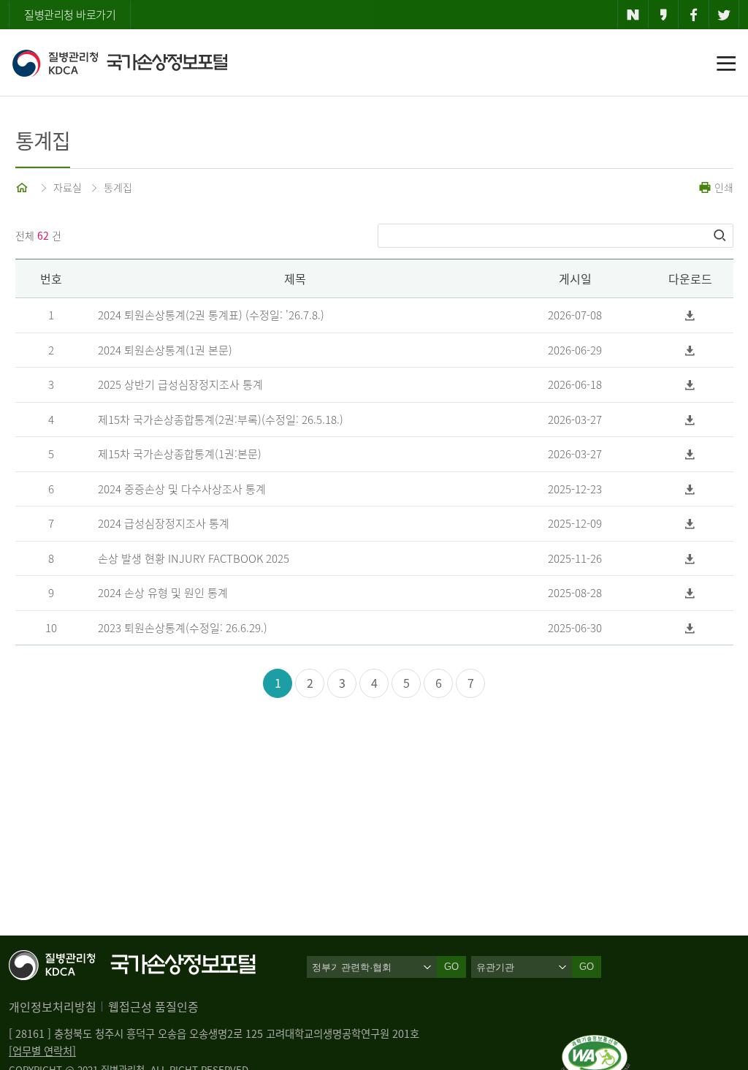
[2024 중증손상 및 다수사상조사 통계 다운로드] (690, 489)
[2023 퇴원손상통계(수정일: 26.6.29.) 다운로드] (690, 628)
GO (586, 966)
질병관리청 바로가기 (69, 15)
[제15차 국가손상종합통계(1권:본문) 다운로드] (690, 454)
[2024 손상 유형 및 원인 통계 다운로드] (690, 593)
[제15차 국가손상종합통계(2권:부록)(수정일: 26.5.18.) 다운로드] (690, 419)
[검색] (721, 235)
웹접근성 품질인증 (153, 1006)
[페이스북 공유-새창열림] (694, 15)
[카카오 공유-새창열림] (664, 15)
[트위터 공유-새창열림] (724, 15)
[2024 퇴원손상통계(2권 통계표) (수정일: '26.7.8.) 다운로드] (690, 315)
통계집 (118, 187)
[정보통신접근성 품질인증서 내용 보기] (595, 1043)
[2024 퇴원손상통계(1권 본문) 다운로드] (690, 350)
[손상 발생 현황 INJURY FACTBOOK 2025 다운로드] (690, 558)
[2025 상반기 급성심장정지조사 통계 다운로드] (690, 384)
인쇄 (722, 187)
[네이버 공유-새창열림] (633, 15)
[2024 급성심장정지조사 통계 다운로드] (690, 523)
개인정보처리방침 (52, 1006)
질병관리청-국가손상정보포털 (119, 62)
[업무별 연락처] (42, 1051)
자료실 (67, 187)
